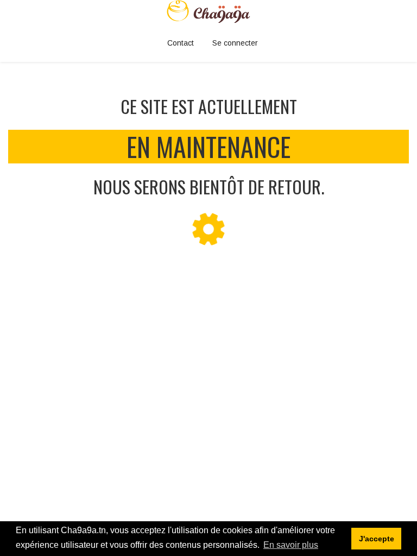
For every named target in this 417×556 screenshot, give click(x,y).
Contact (180, 43)
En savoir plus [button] (290, 544)
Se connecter (235, 43)
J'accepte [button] (376, 538)
